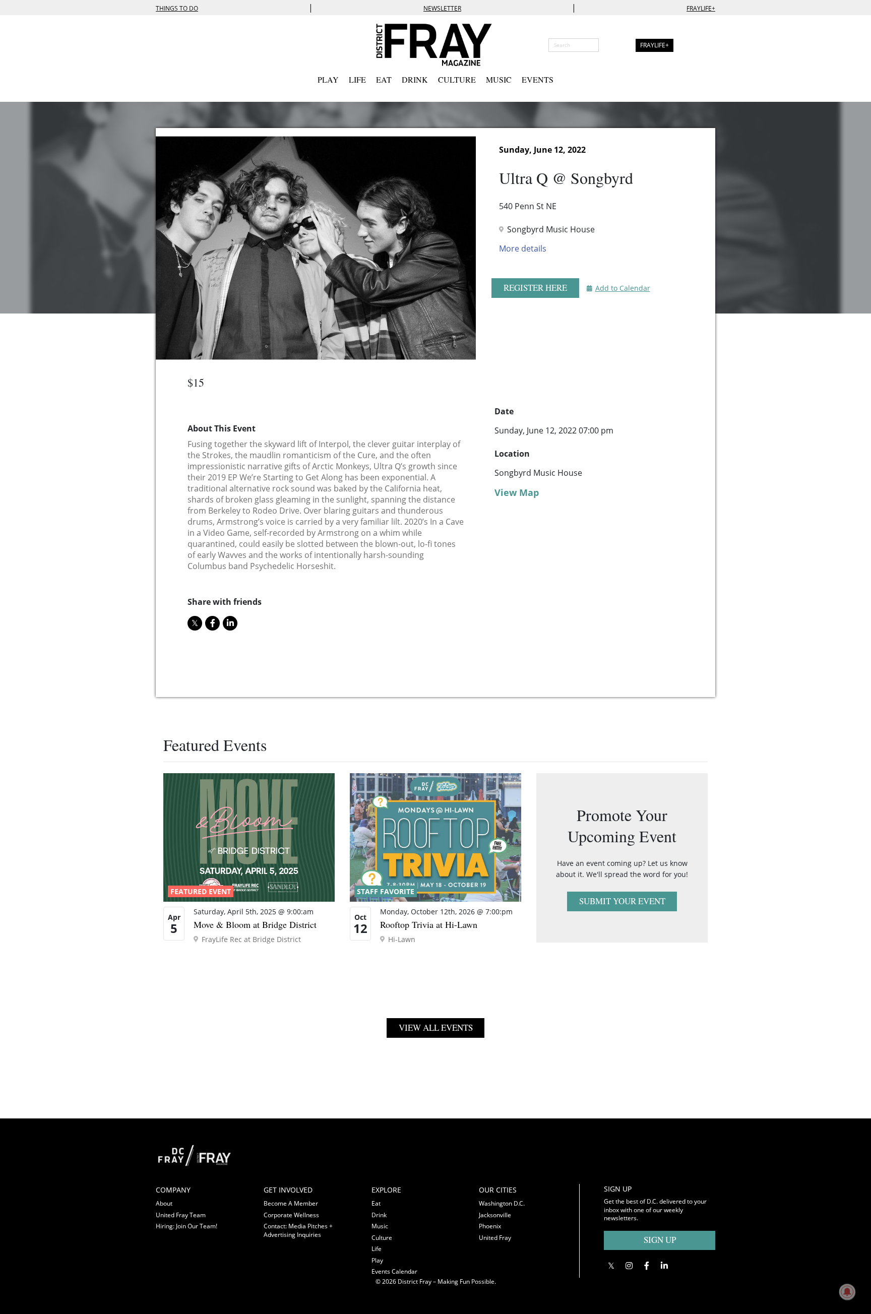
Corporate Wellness (291, 1215)
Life (357, 79)
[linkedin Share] (230, 623)
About (164, 1203)
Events (537, 79)
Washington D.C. (502, 1203)
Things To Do (177, 8)
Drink (415, 79)
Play (328, 79)
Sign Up (660, 1239)
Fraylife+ (701, 8)
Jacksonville (495, 1215)
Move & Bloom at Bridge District (255, 924)
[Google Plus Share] (628, 1265)
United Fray (495, 1237)
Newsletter (442, 8)
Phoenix (490, 1226)
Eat (384, 79)
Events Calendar (394, 1271)
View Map (516, 492)
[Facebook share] (212, 623)
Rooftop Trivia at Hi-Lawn (428, 924)
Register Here (535, 287)
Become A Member (291, 1203)
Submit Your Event (622, 901)
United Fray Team (181, 1215)
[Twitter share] (195, 623)
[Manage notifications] (847, 1292)
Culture (457, 79)
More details (522, 248)
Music (499, 79)
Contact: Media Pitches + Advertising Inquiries (298, 1230)
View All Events (436, 1027)
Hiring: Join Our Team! (186, 1226)
